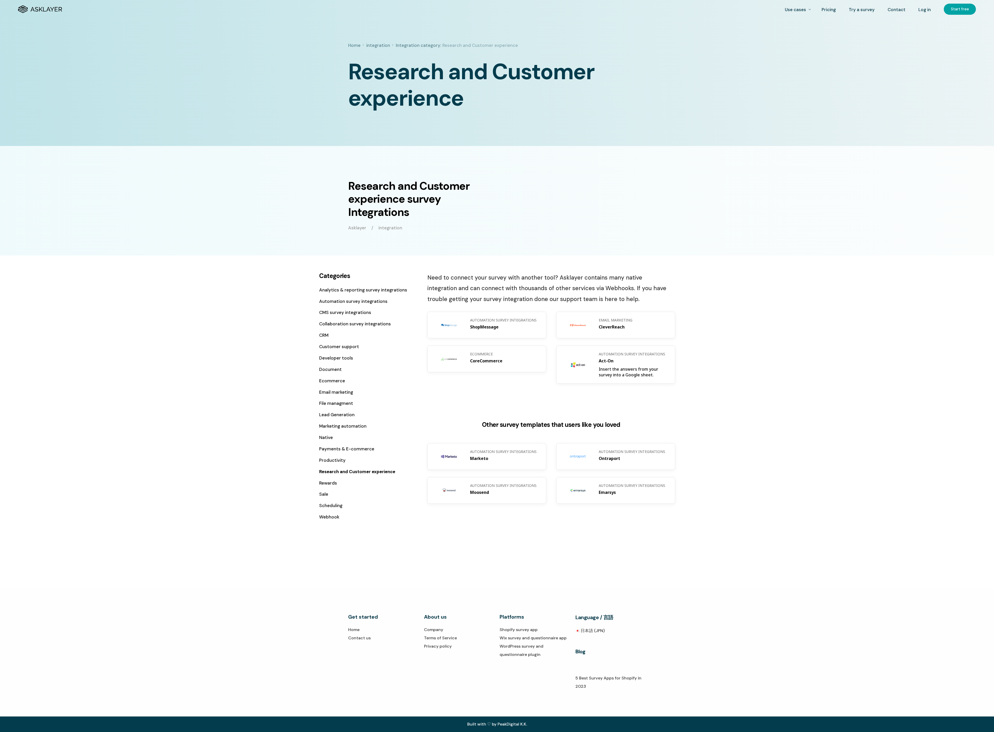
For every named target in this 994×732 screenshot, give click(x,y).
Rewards (328, 483)
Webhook (329, 517)
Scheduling (330, 505)
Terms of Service (440, 638)
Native (326, 437)
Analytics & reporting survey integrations (363, 290)
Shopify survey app (519, 629)
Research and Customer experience (357, 471)
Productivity (332, 460)
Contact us (359, 638)
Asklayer (357, 228)
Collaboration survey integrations (355, 324)
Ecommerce (332, 381)
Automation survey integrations (353, 301)
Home (354, 629)
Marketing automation (343, 426)
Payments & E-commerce (346, 449)
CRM (323, 335)
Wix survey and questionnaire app (533, 638)
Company (433, 629)
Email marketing (336, 392)
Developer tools (336, 358)
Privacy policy (438, 646)
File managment (336, 403)
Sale (323, 494)
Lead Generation (337, 415)
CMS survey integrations (345, 312)
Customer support (339, 346)
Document (330, 369)
